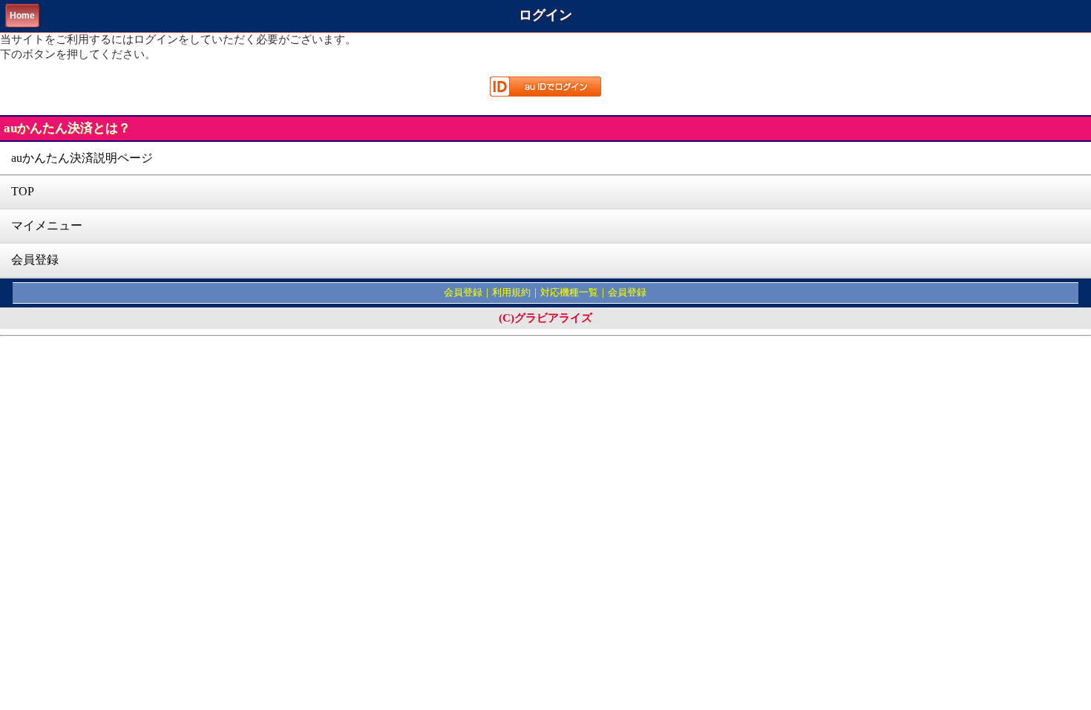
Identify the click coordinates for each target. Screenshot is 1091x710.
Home (22, 15)
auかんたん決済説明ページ (82, 158)
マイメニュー (46, 225)
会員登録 (35, 259)
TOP (22, 191)
